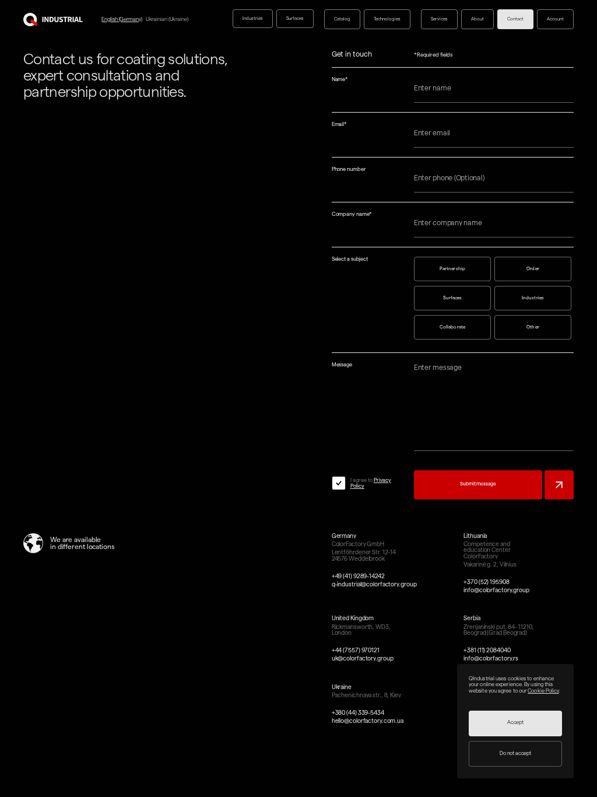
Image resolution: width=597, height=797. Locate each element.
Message (342, 365)
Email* (339, 124)
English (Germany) (121, 19)
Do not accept (515, 753)
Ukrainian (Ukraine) (167, 19)
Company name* (352, 214)
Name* (340, 79)
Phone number (349, 169)
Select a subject (350, 259)
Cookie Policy (543, 691)
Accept (515, 722)
